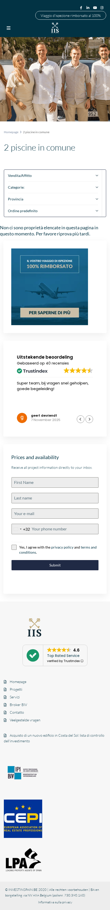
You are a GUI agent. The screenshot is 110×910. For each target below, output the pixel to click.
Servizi (15, 697)
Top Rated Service (63, 655)
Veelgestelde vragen (25, 720)
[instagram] (102, 7)
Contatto (17, 712)
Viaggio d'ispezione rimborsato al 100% (71, 15)
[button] (89, 419)
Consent (17, 542)
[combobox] (21, 529)
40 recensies (57, 363)
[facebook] (81, 7)
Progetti (16, 689)
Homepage (18, 681)
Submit (55, 565)
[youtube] (95, 7)
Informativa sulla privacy (55, 902)
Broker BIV (18, 704)
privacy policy (62, 547)
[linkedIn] (88, 7)
